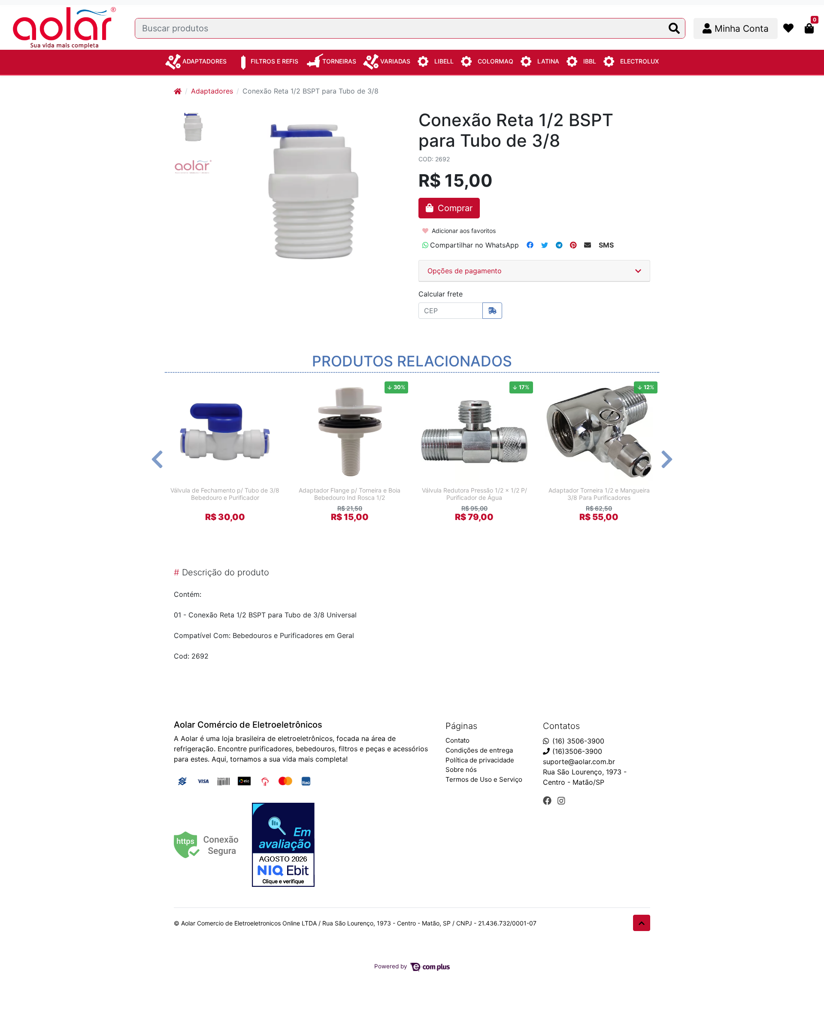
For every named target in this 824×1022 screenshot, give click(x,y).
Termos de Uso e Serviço (483, 779)
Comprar (228, 532)
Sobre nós (461, 769)
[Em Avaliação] (283, 845)
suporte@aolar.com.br (579, 761)
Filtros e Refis (274, 61)
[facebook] (548, 800)
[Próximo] (667, 459)
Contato (457, 740)
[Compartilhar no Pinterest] (573, 245)
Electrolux (639, 61)
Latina (548, 61)
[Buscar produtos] (674, 28)
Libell (444, 61)
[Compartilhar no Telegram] (559, 245)
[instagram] (561, 800)
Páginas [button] (461, 726)
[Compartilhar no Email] (587, 245)
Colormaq (495, 61)
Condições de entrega (479, 750)
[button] (736, 28)
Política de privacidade (479, 760)
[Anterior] (157, 459)
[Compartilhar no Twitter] (544, 245)
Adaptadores (204, 61)
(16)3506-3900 (577, 751)
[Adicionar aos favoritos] (180, 385)
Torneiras (339, 61)
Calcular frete (440, 294)
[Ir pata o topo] (641, 923)
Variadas (395, 61)
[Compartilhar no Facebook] (530, 245)
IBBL (589, 61)
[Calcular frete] (492, 310)
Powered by (391, 966)
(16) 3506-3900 (578, 741)
